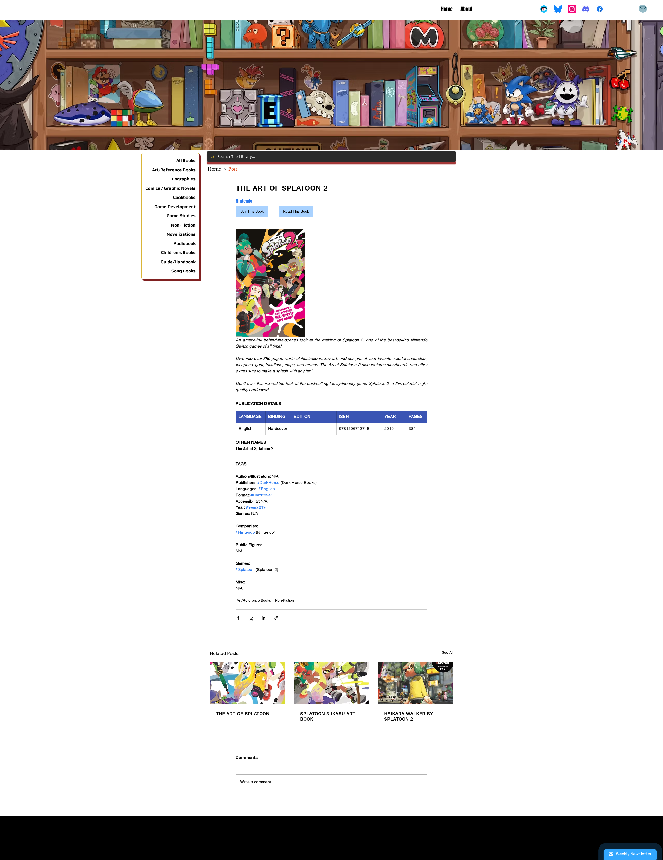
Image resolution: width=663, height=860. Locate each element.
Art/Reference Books (254, 600)
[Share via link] (276, 618)
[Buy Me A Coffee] (544, 9)
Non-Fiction (284, 600)
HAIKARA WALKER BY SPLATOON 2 (408, 716)
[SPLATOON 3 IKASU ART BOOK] (331, 683)
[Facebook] (600, 9)
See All (447, 652)
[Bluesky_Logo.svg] (558, 9)
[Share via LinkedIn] (263, 618)
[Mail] (643, 9)
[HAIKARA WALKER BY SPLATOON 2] (415, 683)
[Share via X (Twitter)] (250, 618)
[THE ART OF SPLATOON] (247, 683)
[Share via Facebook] (238, 618)
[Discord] (586, 9)
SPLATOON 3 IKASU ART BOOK (327, 716)
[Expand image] (270, 283)
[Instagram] (572, 9)
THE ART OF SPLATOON (242, 713)
